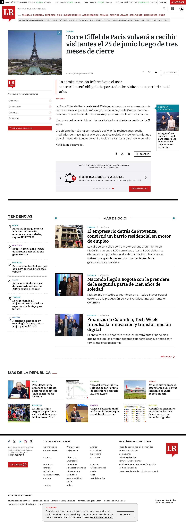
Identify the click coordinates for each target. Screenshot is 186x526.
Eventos (94, 464)
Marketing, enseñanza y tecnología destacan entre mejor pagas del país (27, 323)
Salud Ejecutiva (97, 478)
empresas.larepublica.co (63, 501)
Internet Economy (51, 475)
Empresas (47, 464)
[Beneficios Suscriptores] (173, 8)
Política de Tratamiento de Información (137, 464)
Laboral (16, 317)
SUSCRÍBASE (178, 2)
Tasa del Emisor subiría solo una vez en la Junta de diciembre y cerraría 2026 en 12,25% (104, 389)
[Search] (164, 8)
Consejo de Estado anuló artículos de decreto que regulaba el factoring (104, 411)
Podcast (47, 478)
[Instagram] (26, 442)
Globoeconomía (98, 468)
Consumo (47, 457)
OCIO (59, 15)
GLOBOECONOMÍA (72, 15)
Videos (70, 485)
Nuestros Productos (128, 450)
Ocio (92, 475)
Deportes (17, 263)
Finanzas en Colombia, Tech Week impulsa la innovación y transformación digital (129, 324)
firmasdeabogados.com (89, 501)
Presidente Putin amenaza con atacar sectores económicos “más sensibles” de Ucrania (44, 391)
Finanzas (47, 468)
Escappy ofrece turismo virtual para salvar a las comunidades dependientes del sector (167, 140)
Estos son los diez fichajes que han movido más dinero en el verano (29, 269)
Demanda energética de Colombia (95, 20)
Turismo (16, 297)
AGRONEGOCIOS (90, 15)
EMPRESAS (50, 15)
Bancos (94, 405)
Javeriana (52, 20)
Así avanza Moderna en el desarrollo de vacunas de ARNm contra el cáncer (27, 286)
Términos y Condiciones (130, 461)
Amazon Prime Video (122, 20)
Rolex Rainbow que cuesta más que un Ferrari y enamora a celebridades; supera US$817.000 (27, 233)
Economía (95, 457)
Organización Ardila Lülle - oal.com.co (165, 501)
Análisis (93, 447)
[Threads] (32, 442)
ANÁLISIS (104, 15)
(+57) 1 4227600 (16, 455)
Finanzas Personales (76, 468)
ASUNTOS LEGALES (119, 15)
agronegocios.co (41, 501)
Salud (15, 280)
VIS (166, 20)
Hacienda (94, 382)
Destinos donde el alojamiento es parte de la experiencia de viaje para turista (27, 305)
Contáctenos (125, 454)
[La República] (8, 14)
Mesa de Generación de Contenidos (136, 447)
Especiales (72, 464)
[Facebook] (143, 72)
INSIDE (162, 15)
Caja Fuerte (72, 450)
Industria (17, 245)
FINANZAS (27, 15)
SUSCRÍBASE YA (140, 189)
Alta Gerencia (73, 447)
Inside (93, 471)
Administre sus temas (22, 128)
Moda (15, 225)
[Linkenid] (21, 442)
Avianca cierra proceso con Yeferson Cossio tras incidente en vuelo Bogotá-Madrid (163, 389)
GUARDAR (171, 72)
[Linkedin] (156, 72)
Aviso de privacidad (128, 457)
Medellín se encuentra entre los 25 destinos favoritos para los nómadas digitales (162, 413)
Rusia (34, 382)
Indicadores (48, 471)
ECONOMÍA (38, 15)
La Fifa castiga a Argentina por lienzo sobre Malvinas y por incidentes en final (44, 413)
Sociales (47, 485)
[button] (60, 178)
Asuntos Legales (50, 450)
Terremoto (157, 20)
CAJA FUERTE (135, 15)
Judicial (152, 382)
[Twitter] (149, 72)
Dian (137, 20)
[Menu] (20, 15)
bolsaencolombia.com (114, 501)
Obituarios (72, 475)
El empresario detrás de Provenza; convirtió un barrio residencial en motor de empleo (129, 236)
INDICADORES (150, 15)
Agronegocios (50, 447)
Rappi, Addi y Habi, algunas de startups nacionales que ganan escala (28, 252)
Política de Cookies (102, 517)
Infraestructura (73, 471)
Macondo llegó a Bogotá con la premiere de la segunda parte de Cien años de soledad (128, 284)
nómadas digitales (68, 20)
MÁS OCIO (166, 356)
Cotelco (145, 20)
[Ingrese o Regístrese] (181, 9)
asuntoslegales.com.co (19, 501)
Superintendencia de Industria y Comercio (139, 471)
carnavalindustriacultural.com (22, 504)
